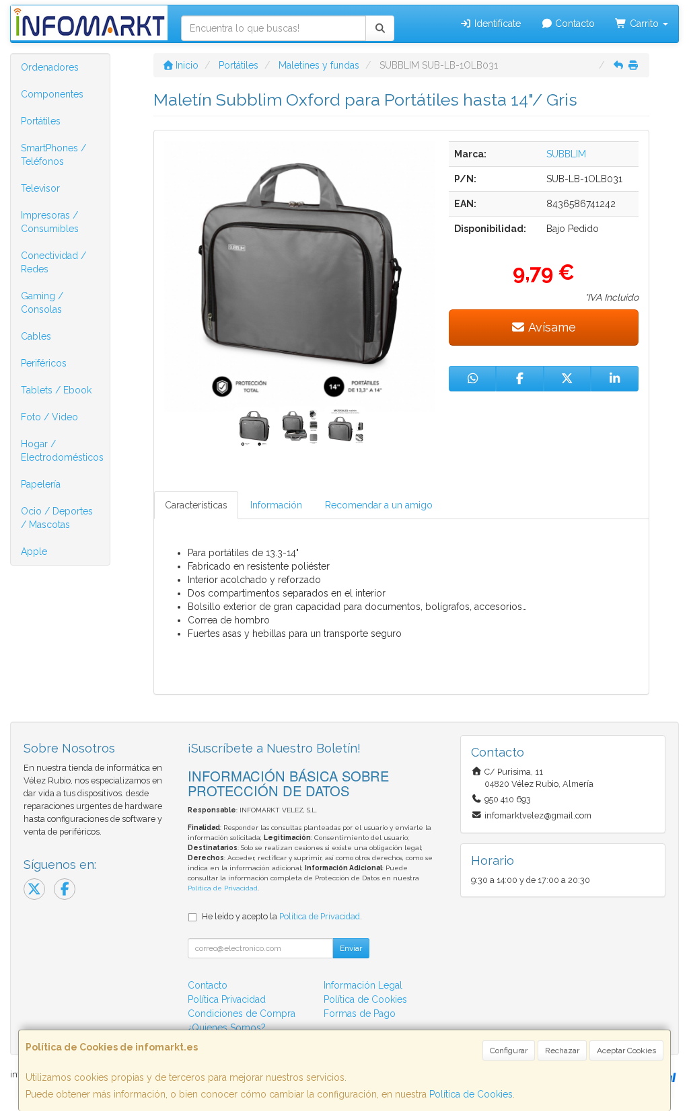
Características (196, 505)
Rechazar (562, 1050)
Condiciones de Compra (241, 1013)
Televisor (40, 188)
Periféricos (44, 363)
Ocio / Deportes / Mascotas (57, 518)
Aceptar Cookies (626, 1050)
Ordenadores (50, 67)
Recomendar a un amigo (379, 505)
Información (276, 505)
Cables (36, 336)
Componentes (52, 94)
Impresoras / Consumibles (50, 222)
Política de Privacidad (223, 888)
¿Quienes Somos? (227, 1027)
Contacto (573, 23)
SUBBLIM (566, 154)
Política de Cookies (471, 1094)
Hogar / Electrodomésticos (62, 450)
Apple (34, 551)
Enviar (351, 948)
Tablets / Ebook (56, 390)
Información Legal (363, 985)
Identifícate (496, 23)
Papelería (41, 484)
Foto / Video (49, 417)
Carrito (644, 23)
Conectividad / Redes (53, 262)
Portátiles (41, 121)
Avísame (550, 327)
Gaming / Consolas (42, 303)
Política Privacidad (227, 999)
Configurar (509, 1050)
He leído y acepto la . (282, 916)
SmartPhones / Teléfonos (53, 155)
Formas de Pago (360, 1013)
